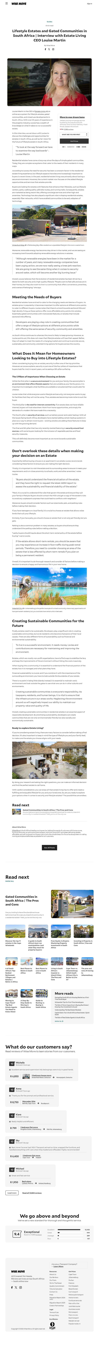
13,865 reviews (68, 129)
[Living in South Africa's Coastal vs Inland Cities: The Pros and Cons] (57, 961)
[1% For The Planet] (59, 1326)
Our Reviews (54, 1277)
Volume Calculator (56, 1289)
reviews (39, 1235)
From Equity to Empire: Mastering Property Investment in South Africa (60, 944)
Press (51, 1295)
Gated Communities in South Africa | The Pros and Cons (22, 900)
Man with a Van (74, 1303)
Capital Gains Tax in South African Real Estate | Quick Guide (72, 1013)
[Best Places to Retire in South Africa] (27, 961)
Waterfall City (17, 608)
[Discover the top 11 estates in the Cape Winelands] (15, 931)
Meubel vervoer (74, 1321)
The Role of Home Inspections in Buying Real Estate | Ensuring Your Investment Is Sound (72, 1006)
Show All (9, 881)
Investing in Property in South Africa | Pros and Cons (83, 943)
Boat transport (74, 1318)
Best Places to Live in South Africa (41, 970)
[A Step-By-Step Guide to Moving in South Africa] (27, 993)
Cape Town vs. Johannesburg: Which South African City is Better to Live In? (72, 974)
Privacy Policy (54, 1315)
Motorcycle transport (76, 1295)
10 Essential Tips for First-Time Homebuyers (69, 1002)
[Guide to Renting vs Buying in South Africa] (42, 993)
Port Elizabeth (73, 1286)
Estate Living (40, 111)
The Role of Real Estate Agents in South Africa (70, 1017)
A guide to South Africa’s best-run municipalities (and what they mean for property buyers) (36, 945)
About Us (53, 1274)
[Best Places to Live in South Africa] (42, 961)
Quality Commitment (57, 1286)
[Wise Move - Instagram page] (53, 49)
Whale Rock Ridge (18, 245)
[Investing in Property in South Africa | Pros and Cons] (84, 931)
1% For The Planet (56, 1283)
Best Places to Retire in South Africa (26, 970)
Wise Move (16, 830)
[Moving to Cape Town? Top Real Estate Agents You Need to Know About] (11, 993)
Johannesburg (73, 1277)
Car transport (73, 1292)
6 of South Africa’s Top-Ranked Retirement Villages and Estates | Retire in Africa (11, 975)
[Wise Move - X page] (49, 49)
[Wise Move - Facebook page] (45, 49)
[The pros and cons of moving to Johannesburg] (87, 961)
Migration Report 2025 (57, 1303)
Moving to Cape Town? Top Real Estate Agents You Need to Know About (11, 1006)
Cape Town (72, 1274)
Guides (49, 22)
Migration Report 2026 (57, 1298)
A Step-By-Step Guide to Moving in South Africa (26, 1003)
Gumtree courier (74, 1309)
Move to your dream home (72, 117)
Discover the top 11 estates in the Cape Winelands (13, 943)
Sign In (89, 4)
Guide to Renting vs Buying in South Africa (41, 1003)
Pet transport (73, 1312)
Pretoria (71, 1283)
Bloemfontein (73, 1289)
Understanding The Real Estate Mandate (68, 1010)
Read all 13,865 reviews (32, 1193)
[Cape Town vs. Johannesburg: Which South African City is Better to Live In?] (72, 961)
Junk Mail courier (74, 1306)
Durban (71, 1280)
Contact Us (53, 1292)
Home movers (73, 1298)
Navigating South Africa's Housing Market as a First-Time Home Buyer (72, 998)
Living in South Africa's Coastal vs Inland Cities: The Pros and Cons (57, 974)
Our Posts (53, 1280)
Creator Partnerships (57, 1306)
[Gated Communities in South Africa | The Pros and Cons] (71, 904)
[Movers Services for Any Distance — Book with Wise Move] (19, 4)
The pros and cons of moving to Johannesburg (87, 971)
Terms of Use (54, 1312)
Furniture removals (75, 1300)
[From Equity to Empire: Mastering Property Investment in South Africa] (61, 931)
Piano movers (73, 1315)
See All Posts (49, 847)
